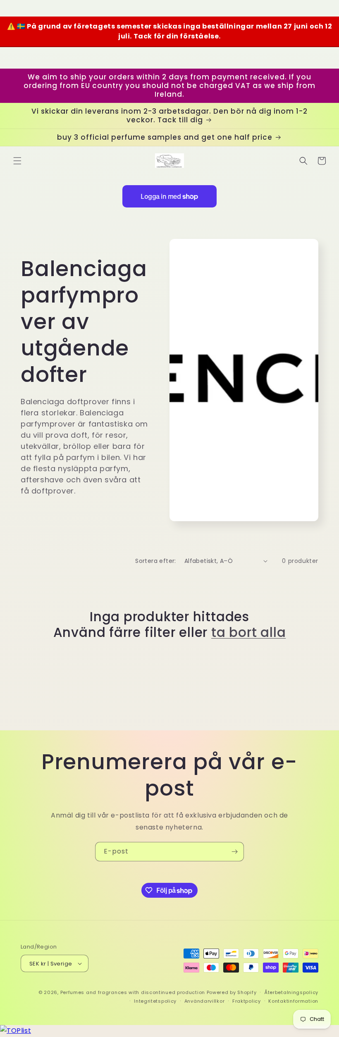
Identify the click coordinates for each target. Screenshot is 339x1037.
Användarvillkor (204, 1001)
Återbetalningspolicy (291, 992)
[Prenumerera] (234, 851)
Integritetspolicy (155, 1001)
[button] (17, 161)
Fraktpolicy (246, 1001)
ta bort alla (248, 632)
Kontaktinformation (293, 1001)
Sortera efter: (155, 561)
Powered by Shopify (232, 992)
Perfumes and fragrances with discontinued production (132, 992)
